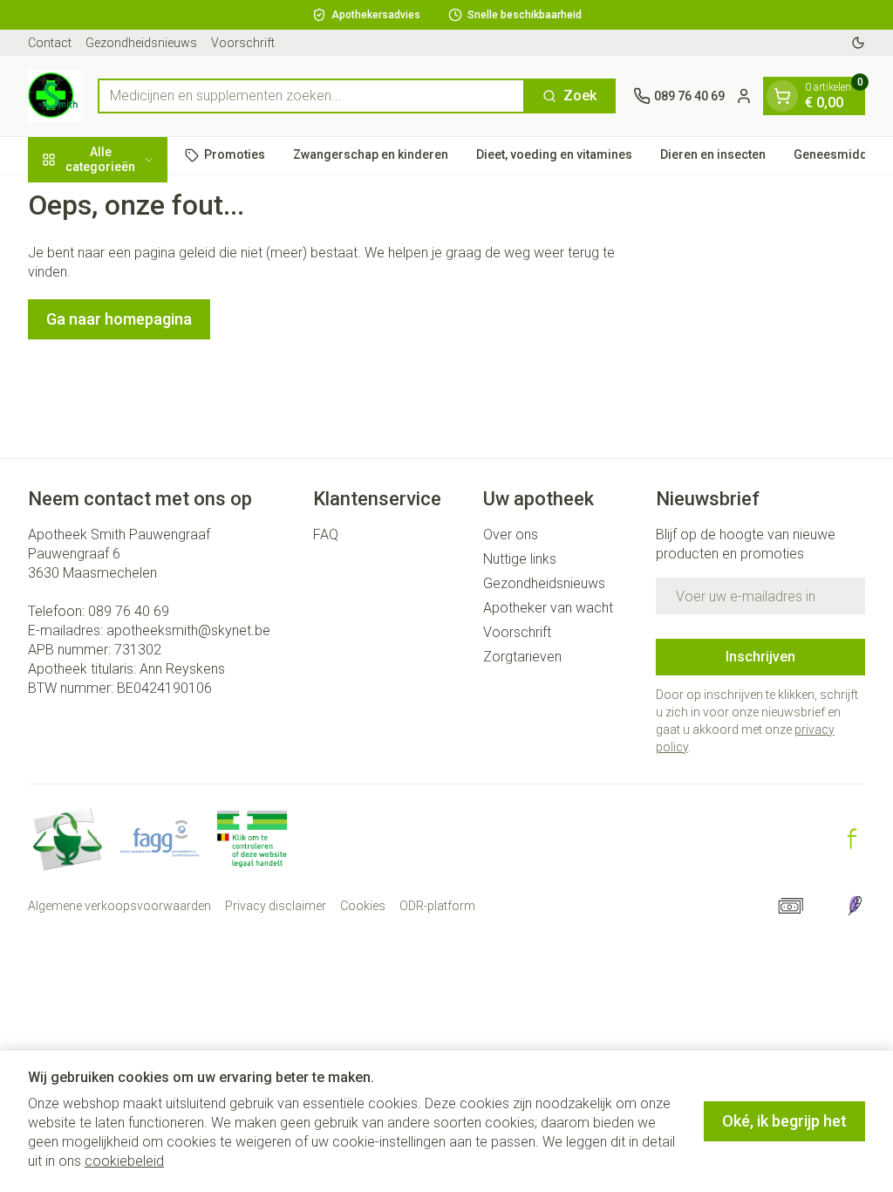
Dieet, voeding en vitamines (554, 154)
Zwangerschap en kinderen (370, 154)
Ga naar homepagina (119, 319)
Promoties (234, 154)
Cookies (362, 906)
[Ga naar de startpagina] (54, 96)
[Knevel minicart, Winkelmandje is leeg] (782, 96)
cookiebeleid (124, 1161)
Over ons (510, 534)
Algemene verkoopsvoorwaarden (119, 906)
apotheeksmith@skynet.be (188, 630)
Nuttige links (519, 559)
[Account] (744, 96)
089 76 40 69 (128, 611)
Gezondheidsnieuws (141, 43)
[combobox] (311, 96)
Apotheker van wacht (548, 607)
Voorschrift (243, 43)
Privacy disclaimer (275, 906)
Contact (50, 43)
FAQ (325, 534)
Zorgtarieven (522, 656)
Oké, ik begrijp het (784, 1121)
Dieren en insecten (713, 154)
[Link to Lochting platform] (854, 905)
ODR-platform (437, 906)
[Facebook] (852, 838)
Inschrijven (760, 656)
